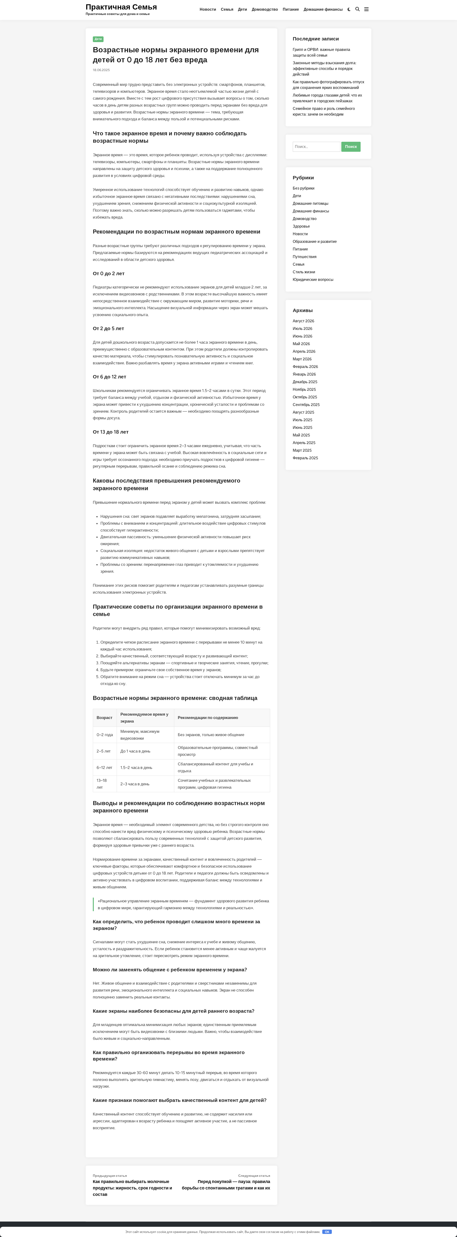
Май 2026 (301, 344)
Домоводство (265, 9)
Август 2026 (303, 321)
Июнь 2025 (302, 427)
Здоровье (301, 226)
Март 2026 (302, 359)
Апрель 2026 (304, 351)
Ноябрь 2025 (304, 389)
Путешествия (305, 256)
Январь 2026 (304, 374)
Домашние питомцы (310, 203)
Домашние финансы (323, 9)
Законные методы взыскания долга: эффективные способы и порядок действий (324, 69)
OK (327, 1232)
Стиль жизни (304, 272)
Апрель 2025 (304, 442)
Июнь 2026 (302, 336)
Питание (291, 9)
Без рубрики (303, 188)
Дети (242, 9)
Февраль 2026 (305, 366)
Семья (227, 9)
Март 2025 (302, 450)
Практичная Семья (121, 6)
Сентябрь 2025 (306, 404)
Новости (208, 9)
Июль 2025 (302, 420)
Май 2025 (301, 435)
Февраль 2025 (305, 458)
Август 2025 (303, 412)
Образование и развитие (315, 241)
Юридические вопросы (313, 279)
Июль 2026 (302, 328)
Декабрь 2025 (305, 382)
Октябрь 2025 (305, 397)
